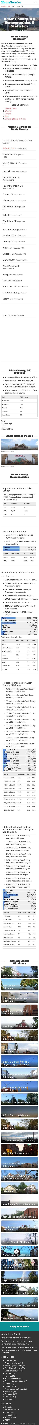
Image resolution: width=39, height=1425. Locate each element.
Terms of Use (10, 1417)
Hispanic (8, 1386)
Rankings (8, 1394)
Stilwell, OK (9, 148)
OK (9, 6)
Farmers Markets (12, 1378)
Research (9, 1391)
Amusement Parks (12, 1363)
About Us (8, 1407)
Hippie (7, 1384)
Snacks (11, 2)
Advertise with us (12, 1410)
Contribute (9, 1412)
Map (7, 116)
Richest (8, 1397)
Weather (8, 111)
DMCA (7, 1420)
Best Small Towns (12, 1371)
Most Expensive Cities (14, 1389)
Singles (8, 1399)
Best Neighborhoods (13, 1366)
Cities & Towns (11, 108)
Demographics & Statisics (15, 119)
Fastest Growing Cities (14, 1381)
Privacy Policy (10, 1415)
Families (8, 1376)
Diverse (8, 1373)
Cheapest (9, 1360)
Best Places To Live (13, 1368)
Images (8, 114)
